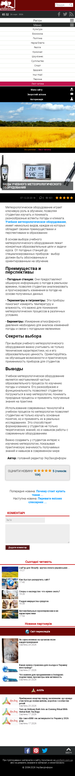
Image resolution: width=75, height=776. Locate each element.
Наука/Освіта (37, 42)
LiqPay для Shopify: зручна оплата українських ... (44, 567)
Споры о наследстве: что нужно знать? (39, 591)
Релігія (37, 47)
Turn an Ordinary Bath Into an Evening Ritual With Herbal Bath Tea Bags (43, 710)
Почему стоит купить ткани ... (49, 493)
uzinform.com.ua (64, 760)
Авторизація (36, 99)
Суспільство (37, 60)
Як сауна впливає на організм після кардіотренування (37, 640)
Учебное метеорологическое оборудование (35, 222)
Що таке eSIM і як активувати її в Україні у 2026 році (44, 719)
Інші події (37, 74)
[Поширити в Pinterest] (36, 750)
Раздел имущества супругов (34, 601)
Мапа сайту (36, 89)
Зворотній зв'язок (36, 94)
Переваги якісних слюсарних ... (45, 500)
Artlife (40, 690)
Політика (37, 38)
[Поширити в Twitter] (45, 750)
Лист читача (37, 83)
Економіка (37, 33)
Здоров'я (37, 70)
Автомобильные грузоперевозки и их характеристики (38, 612)
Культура (37, 29)
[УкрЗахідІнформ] (7, 5)
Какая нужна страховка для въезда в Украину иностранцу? (43, 666)
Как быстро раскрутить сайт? (34, 579)
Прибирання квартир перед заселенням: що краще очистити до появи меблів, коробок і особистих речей (45, 701)
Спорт (37, 65)
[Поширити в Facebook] (27, 750)
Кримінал (37, 51)
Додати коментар (17, 547)
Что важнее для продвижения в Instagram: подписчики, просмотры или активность (41, 676)
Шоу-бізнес (37, 56)
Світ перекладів (40, 631)
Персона (37, 79)
